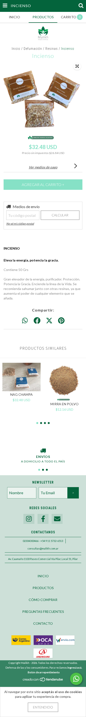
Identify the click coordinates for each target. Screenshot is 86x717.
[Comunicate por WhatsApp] (76, 679)
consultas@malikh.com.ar (43, 548)
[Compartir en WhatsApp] (25, 321)
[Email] (57, 519)
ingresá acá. (74, 667)
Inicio (16, 49)
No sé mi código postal (20, 223)
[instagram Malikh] (28, 519)
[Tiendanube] (43, 680)
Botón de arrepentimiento (44, 672)
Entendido (43, 707)
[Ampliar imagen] (77, 66)
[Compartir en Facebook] (37, 320)
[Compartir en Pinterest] (61, 320)
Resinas (51, 49)
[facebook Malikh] (43, 519)
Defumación (33, 49)
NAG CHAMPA (21, 394)
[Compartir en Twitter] (49, 320)
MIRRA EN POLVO (64, 404)
